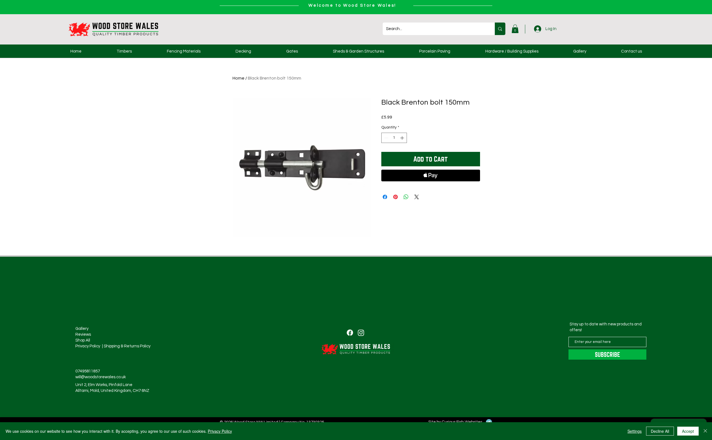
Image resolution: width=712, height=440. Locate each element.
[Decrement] (385, 138)
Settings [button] (634, 431)
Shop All (82, 340)
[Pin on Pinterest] (395, 197)
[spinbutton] (394, 138)
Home (238, 78)
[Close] (705, 431)
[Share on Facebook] (385, 197)
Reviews (83, 334)
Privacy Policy (220, 431)
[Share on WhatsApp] (406, 197)
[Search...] (500, 29)
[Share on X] (416, 197)
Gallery (81, 329)
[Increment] (402, 138)
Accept (688, 431)
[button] (515, 28)
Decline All (660, 431)
